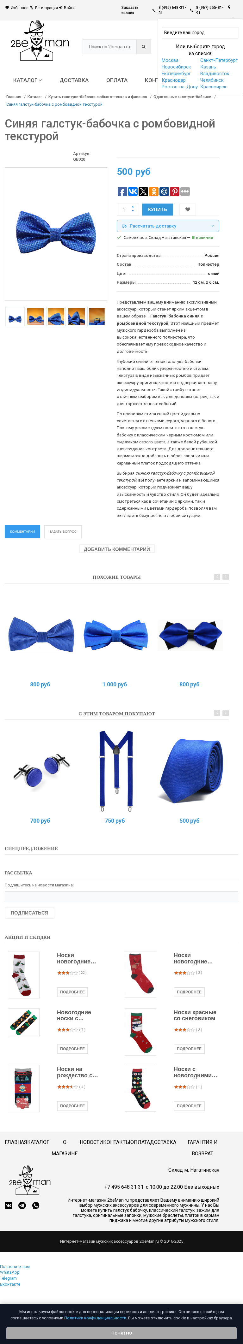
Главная (13, 97)
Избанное (19, 8)
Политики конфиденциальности (95, 1318)
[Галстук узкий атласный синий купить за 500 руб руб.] (190, 771)
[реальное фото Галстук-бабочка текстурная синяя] (116, 635)
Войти (69, 8)
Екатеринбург (176, 73)
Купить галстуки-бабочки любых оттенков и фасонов (97, 97)
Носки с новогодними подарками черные (193, 1072)
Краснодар (174, 80)
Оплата (140, 1142)
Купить (157, 209)
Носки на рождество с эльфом (74, 1072)
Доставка (163, 1142)
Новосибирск (176, 67)
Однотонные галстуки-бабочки (182, 97)
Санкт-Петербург (219, 60)
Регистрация (46, 8)
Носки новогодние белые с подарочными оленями (77, 958)
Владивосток (214, 73)
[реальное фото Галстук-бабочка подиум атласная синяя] (190, 635)
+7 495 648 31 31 (124, 1187)
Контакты (116, 1142)
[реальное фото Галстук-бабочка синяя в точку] (41, 635)
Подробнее (72, 992)
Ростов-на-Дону (180, 87)
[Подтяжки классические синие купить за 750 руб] (116, 771)
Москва (170, 60)
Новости (91, 1142)
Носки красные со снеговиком (195, 1015)
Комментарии (22, 531)
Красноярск (213, 87)
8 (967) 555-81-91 (210, 10)
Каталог (35, 97)
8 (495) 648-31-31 (172, 10)
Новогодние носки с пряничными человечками (75, 1015)
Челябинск (212, 80)
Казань (208, 67)
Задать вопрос (63, 531)
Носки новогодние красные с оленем (190, 958)
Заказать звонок (130, 10)
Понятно (121, 1333)
